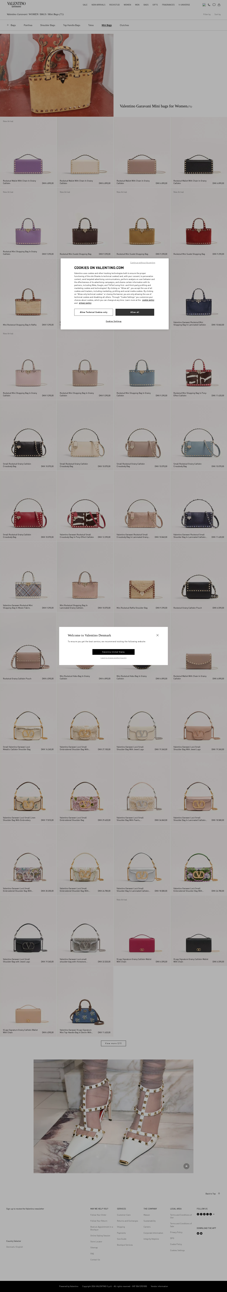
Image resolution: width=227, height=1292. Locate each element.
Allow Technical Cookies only (94, 312)
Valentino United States (113, 652)
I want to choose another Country (114, 658)
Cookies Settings (114, 321)
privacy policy (85, 303)
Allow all (134, 312)
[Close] (157, 635)
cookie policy (148, 300)
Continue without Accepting (142, 262)
